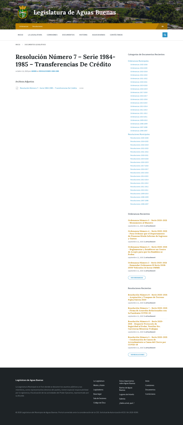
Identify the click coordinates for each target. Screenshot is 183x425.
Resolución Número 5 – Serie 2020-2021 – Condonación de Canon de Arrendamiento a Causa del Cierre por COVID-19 (147, 341)
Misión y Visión (99, 385)
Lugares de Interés (126, 394)
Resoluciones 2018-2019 (139, 162)
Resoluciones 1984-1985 (49, 71)
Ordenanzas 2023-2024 (138, 71)
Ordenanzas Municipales (138, 61)
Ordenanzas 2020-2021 (138, 82)
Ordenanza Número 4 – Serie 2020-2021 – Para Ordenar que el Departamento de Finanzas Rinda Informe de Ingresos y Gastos (147, 235)
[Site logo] (23, 18)
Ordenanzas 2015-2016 (138, 99)
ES (163, 26)
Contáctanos (150, 394)
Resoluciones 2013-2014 (139, 180)
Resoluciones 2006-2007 (139, 204)
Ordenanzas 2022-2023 (138, 75)
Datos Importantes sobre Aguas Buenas (127, 382)
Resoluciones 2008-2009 (139, 197)
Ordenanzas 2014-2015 (138, 103)
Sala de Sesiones (99, 398)
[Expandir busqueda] (164, 34)
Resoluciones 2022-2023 (139, 148)
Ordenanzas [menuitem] (23, 26)
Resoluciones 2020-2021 (139, 155)
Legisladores (98, 389)
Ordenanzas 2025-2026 (138, 64)
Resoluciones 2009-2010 (139, 193)
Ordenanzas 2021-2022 (138, 78)
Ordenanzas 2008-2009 (138, 124)
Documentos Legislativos (35, 45)
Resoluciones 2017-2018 (139, 166)
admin (33, 71)
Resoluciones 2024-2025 (139, 141)
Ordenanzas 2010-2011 (138, 117)
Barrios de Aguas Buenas (125, 388)
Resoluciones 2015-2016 (139, 173)
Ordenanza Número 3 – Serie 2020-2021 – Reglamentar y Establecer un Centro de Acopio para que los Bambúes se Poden (147, 251)
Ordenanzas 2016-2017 (138, 96)
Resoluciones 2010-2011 (139, 190)
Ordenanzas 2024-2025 (138, 68)
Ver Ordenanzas (137, 278)
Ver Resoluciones (137, 355)
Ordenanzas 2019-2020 (138, 85)
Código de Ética (99, 403)
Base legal (97, 394)
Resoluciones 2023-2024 (139, 145)
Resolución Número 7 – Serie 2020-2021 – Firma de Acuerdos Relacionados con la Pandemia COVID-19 (147, 310)
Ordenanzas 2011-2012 (138, 113)
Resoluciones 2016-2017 (139, 169)
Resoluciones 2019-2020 (139, 159)
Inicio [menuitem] (20, 35)
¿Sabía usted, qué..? (126, 403)
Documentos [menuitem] (68, 35)
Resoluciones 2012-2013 (139, 183)
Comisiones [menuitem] (52, 35)
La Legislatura (98, 381)
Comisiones (149, 385)
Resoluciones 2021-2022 (139, 152)
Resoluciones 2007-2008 (139, 200)
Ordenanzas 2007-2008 (138, 127)
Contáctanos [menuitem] (116, 35)
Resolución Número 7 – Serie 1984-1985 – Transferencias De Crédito (48, 88)
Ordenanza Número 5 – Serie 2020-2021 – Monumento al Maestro (147, 221)
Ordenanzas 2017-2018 (138, 92)
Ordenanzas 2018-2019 (138, 89)
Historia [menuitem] (83, 35)
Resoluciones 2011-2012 (139, 186)
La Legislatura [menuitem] (35, 35)
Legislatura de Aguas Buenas (74, 12)
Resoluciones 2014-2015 (139, 176)
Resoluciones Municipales (139, 134)
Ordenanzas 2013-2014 (138, 106)
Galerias (122, 399)
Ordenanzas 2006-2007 (138, 131)
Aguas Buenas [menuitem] (98, 35)
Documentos (150, 389)
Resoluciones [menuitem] (37, 26)
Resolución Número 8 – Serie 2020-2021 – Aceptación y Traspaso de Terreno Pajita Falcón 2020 (147, 297)
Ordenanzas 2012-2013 (138, 110)
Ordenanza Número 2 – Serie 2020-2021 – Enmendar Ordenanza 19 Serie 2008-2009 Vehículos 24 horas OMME (147, 265)
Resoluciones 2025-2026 (139, 138)
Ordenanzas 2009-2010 (138, 120)
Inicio (18, 45)
